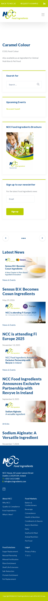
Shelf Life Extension (10, 567)
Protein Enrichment (10, 575)
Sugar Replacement (10, 551)
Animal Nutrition (31, 537)
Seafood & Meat (31, 533)
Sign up (14, 211)
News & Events (9, 280)
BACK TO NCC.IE (8, 3)
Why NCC (6, 503)
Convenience (30, 513)
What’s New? (7, 514)
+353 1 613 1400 (12, 478)
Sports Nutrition (31, 525)
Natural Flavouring (9, 555)
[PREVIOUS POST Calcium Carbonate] (5, 238)
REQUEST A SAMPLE (29, 3)
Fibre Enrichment (9, 563)
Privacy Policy (30, 551)
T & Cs (27, 555)
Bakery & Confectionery (31, 504)
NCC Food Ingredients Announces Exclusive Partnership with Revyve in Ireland (22, 386)
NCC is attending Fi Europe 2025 (19, 336)
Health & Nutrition (32, 517)
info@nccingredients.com (15, 481)
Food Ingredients (9, 510)
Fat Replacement (9, 579)
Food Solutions (8, 547)
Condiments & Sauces (34, 521)
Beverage (29, 509)
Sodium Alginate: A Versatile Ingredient (20, 435)
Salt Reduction (8, 571)
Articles (5, 424)
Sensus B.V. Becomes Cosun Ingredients (20, 291)
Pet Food (28, 541)
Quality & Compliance (11, 506)
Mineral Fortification (10, 559)
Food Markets (31, 498)
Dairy (27, 529)
